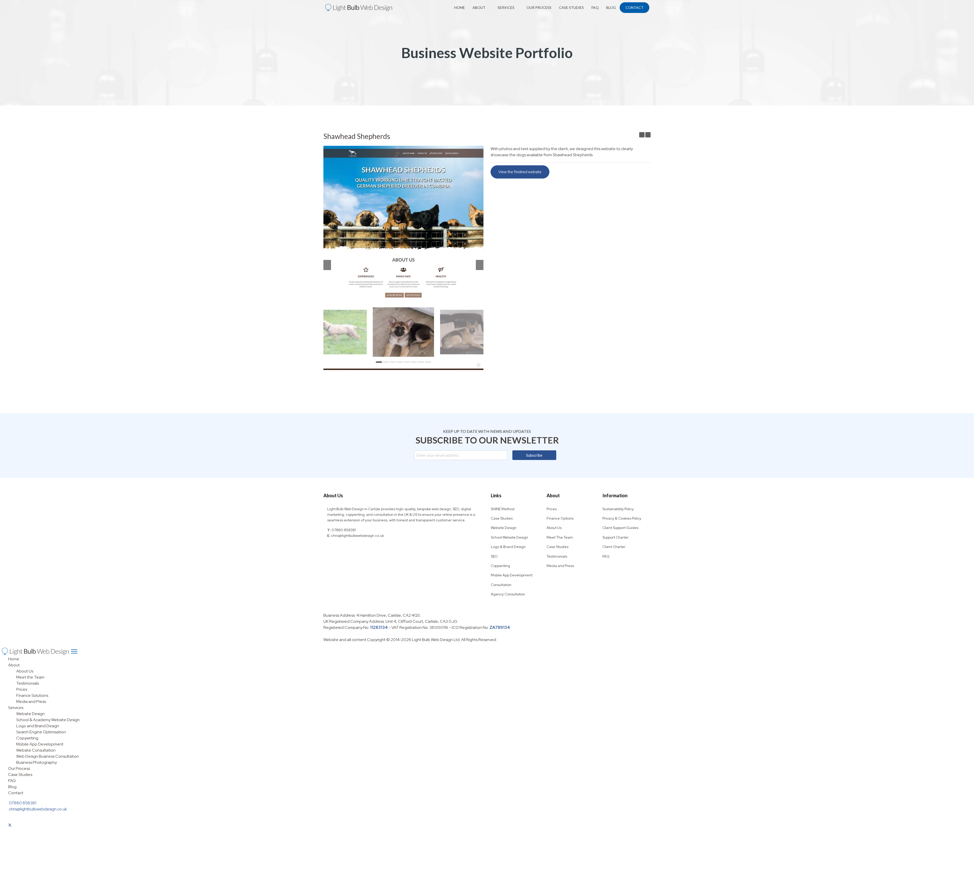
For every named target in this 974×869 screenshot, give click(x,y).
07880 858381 (344, 530)
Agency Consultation (508, 594)
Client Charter (613, 546)
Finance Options (560, 518)
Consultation (501, 584)
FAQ (595, 7)
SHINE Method (502, 509)
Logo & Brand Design (508, 546)
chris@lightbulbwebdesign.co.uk (357, 535)
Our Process (539, 7)
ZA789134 (500, 627)
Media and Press (560, 565)
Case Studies (571, 7)
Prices (552, 509)
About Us (554, 527)
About (479, 7)
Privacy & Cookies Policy (621, 518)
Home (459, 7)
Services (506, 7)
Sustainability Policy (618, 509)
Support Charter (615, 537)
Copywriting (500, 565)
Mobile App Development (511, 575)
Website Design (503, 527)
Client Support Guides (620, 527)
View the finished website (520, 171)
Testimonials (557, 556)
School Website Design (509, 537)
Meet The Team (560, 537)
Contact (634, 7)
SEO (494, 556)
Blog (611, 7)
